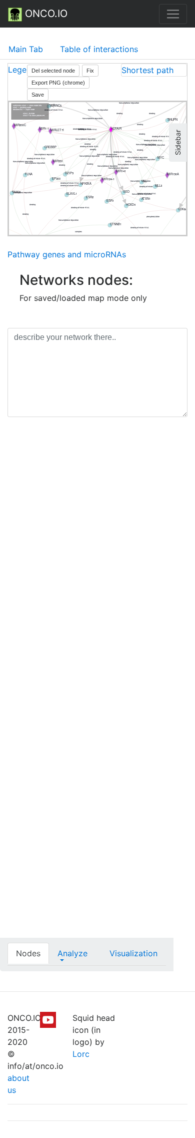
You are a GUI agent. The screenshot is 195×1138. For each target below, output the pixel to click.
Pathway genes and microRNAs (67, 254)
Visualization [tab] (134, 953)
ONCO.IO (45, 14)
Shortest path (148, 70)
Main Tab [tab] (25, 49)
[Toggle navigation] (173, 14)
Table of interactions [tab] (99, 49)
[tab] (154, 70)
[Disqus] (98, 566)
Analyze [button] (73, 953)
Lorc (81, 1054)
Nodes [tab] (28, 953)
